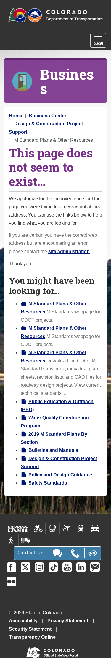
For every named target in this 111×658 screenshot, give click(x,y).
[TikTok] (53, 567)
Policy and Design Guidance (60, 474)
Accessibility (23, 620)
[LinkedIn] (81, 567)
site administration (69, 251)
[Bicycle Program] (38, 528)
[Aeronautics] (66, 528)
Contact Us (30, 552)
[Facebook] (11, 567)
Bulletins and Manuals (53, 450)
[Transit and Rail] (52, 528)
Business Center (47, 115)
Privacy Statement (67, 620)
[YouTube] (67, 567)
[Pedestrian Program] (11, 540)
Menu (100, 40)
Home (15, 115)
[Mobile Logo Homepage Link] (55, 15)
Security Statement (30, 629)
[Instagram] (39, 567)
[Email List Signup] (95, 567)
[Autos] (95, 528)
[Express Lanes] (17, 528)
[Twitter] (25, 567)
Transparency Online (32, 637)
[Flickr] (11, 581)
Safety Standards (47, 482)
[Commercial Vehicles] (25, 540)
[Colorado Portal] (53, 651)
